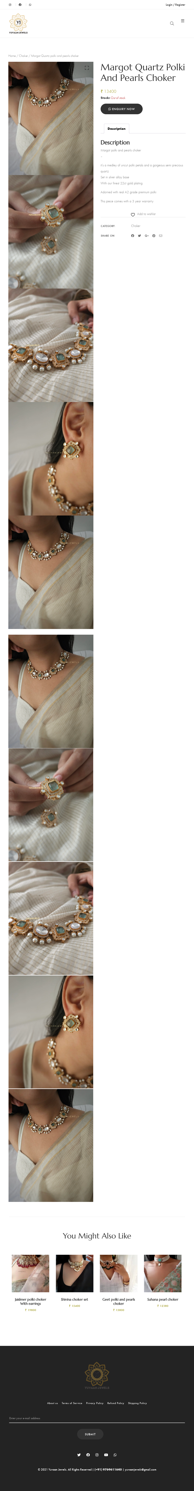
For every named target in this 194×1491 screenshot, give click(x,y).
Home (12, 56)
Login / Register (175, 4)
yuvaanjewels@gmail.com (140, 1469)
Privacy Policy (95, 1403)
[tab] (116, 129)
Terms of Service (72, 1403)
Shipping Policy (137, 1403)
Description (117, 128)
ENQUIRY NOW (123, 109)
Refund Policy (115, 1403)
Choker (23, 56)
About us (52, 1403)
